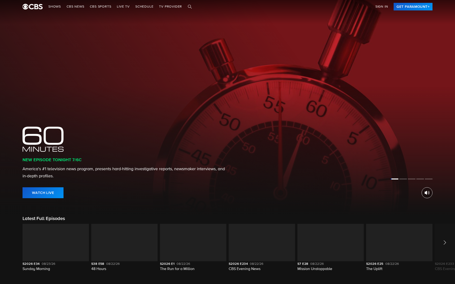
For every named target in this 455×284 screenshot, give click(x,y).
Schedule (144, 6)
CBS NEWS (75, 6)
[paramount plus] (33, 6)
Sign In (381, 6)
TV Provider (170, 6)
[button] (56, 250)
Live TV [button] (123, 6)
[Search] (190, 7)
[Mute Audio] (427, 192)
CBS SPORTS (100, 6)
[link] (413, 6)
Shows (54, 6)
